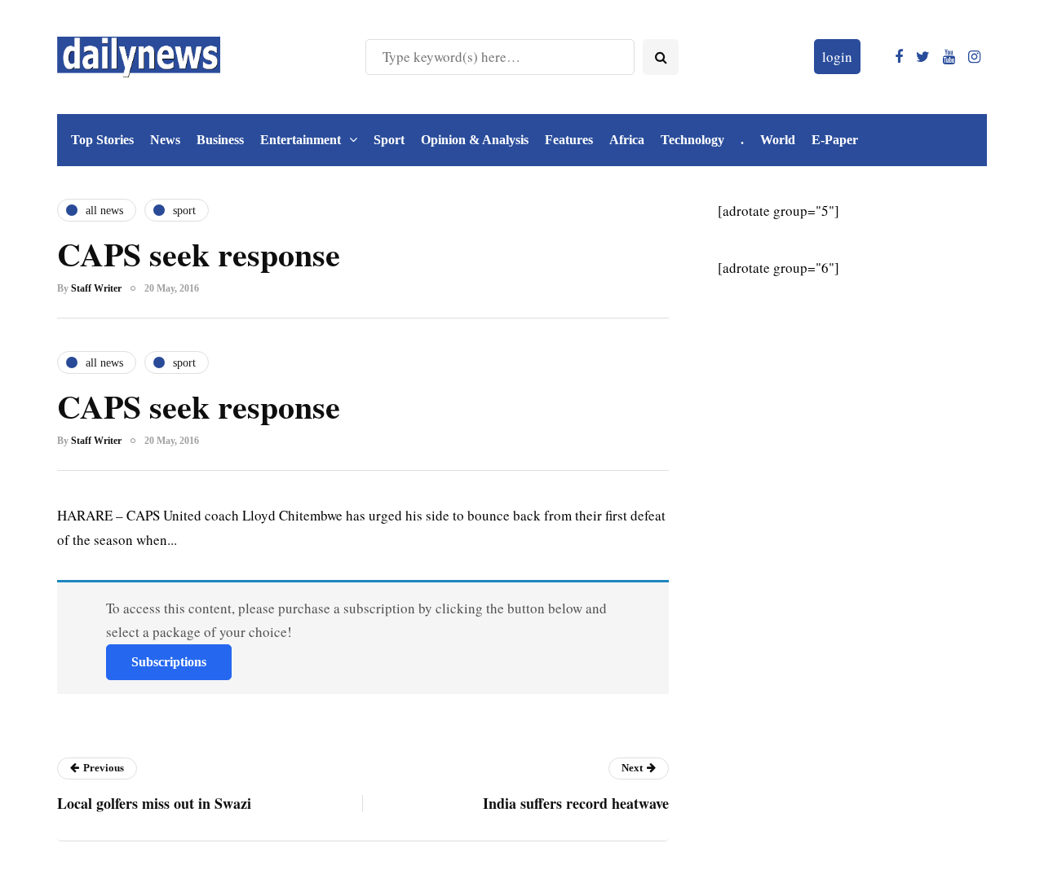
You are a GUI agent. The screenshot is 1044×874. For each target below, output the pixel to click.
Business (220, 140)
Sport (389, 140)
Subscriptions (168, 662)
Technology (692, 140)
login (837, 56)
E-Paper (835, 140)
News (165, 140)
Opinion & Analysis (475, 140)
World (777, 140)
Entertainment (300, 140)
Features (569, 140)
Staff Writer (96, 288)
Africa (626, 140)
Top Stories (102, 140)
